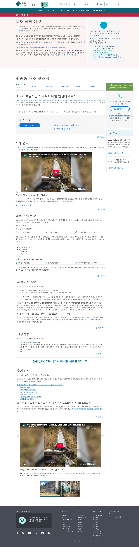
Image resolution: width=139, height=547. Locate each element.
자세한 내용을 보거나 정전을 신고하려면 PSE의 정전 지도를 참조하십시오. (41, 47)
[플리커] (48, 534)
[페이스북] (18, 534)
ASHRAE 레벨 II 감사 (27, 399)
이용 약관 (80, 541)
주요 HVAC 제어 (25, 394)
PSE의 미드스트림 (96, 320)
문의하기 (64, 515)
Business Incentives (26, 71)
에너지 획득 (96, 517)
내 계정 (64, 517)
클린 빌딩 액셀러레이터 (28, 390)
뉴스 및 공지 (81, 515)
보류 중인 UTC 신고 (82, 517)
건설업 (63, 524)
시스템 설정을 (20, 31)
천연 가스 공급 (97, 531)
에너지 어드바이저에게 (61, 361)
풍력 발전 (95, 526)
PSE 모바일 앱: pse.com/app (103, 50)
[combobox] (113, 4)
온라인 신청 (30, 125)
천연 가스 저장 (97, 533)
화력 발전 (95, 524)
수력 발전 (95, 522)
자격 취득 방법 (64, 86)
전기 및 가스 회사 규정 (67, 531)
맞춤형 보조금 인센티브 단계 (63, 125)
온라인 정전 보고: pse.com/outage (105, 46)
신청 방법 (78, 86)
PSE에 (92, 39)
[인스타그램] (36, 534)
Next (102, 436)
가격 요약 (80, 524)
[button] (118, 4)
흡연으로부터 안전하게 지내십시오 (64, 55)
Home (17, 71)
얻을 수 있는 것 (50, 86)
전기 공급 (95, 519)
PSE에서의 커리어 (66, 529)
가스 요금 (80, 522)
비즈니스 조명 (25, 388)
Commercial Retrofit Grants (41, 71)
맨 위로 (100, 137)
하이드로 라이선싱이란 (115, 517)
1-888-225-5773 (100, 39)
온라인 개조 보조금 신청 (29, 342)
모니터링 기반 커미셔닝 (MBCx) (31, 397)
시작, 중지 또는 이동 (67, 519)
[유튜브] (29, 534)
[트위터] (23, 534)
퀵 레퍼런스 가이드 (63, 129)
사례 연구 (33, 86)
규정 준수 (80, 529)
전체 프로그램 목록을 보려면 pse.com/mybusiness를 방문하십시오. (40, 385)
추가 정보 (92, 86)
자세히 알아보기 (22, 205)
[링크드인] (42, 534)
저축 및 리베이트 (66, 526)
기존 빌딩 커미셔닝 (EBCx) (29, 392)
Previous (18, 436)
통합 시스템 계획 (97, 515)
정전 (63, 522)
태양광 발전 (96, 529)
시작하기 (19, 87)
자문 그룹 (80, 531)
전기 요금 (80, 519)
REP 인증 (80, 526)
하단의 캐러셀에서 (28, 147)
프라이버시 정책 (72, 541)
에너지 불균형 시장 (98, 535)
